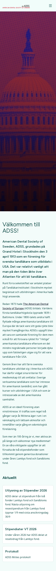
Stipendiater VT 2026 (21, 529)
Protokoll (12, 551)
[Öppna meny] (50, 6)
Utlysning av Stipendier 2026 (26, 490)
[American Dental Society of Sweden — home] (16, 6)
